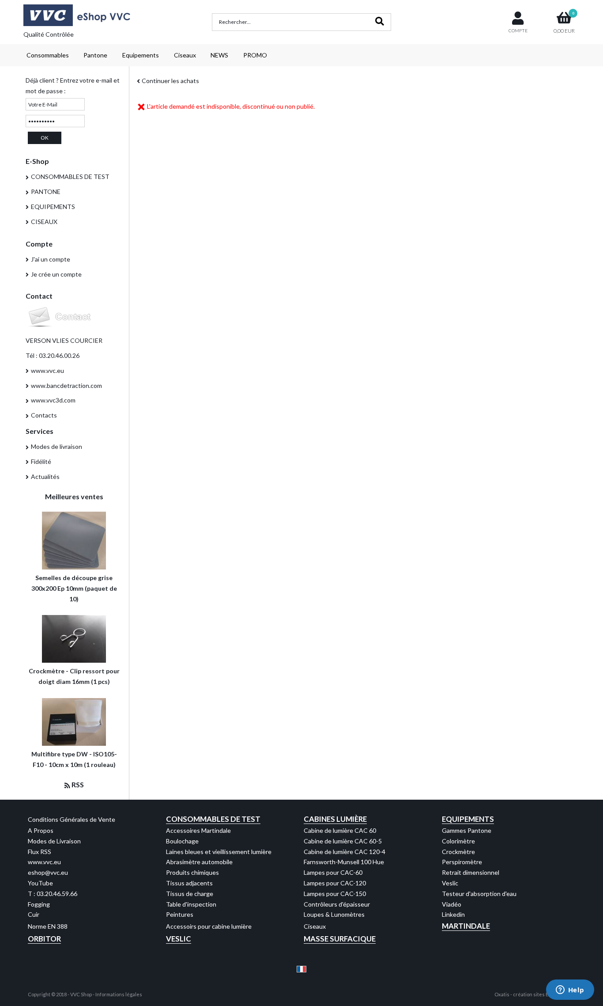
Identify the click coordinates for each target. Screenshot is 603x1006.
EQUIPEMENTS (53, 206)
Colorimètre (458, 841)
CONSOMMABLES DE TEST (70, 176)
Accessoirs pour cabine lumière (209, 926)
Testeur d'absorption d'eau (479, 893)
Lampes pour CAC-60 (333, 872)
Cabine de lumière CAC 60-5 (343, 841)
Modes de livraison (56, 446)
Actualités (45, 476)
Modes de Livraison (54, 841)
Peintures (179, 914)
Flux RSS (39, 851)
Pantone (95, 55)
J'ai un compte (50, 259)
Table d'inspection (191, 904)
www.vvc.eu (47, 370)
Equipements (140, 55)
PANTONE (45, 191)
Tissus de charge (189, 893)
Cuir (33, 914)
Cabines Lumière (335, 819)
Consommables (47, 55)
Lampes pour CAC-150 (335, 893)
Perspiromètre (462, 862)
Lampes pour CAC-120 (335, 883)
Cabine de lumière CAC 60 (340, 830)
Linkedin (453, 914)
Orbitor (44, 938)
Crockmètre (458, 851)
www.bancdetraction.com (66, 385)
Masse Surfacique (340, 938)
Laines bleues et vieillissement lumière (218, 851)
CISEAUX (44, 221)
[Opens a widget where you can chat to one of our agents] (570, 990)
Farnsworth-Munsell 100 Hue (344, 862)
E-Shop (37, 161)
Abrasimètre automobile (199, 862)
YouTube (40, 883)
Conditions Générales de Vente (71, 819)
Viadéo (451, 904)
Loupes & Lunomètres (334, 914)
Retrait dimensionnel (470, 872)
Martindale (466, 925)
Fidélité (41, 461)
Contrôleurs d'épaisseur (337, 904)
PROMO (255, 55)
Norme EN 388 (48, 926)
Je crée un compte (56, 274)
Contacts (44, 415)
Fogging (39, 904)
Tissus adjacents (189, 883)
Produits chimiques (192, 872)
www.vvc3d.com (53, 400)
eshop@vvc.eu (48, 872)
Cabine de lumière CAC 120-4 (344, 851)
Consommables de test (213, 819)
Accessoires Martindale (198, 830)
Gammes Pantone (466, 830)
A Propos (40, 830)
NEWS (219, 55)
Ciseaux (185, 55)
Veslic (450, 883)
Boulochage (182, 841)
